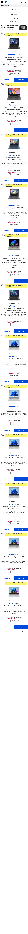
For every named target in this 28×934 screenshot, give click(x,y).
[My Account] (22, 2)
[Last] (22, 631)
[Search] (19, 2)
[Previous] (10, 631)
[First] (6, 631)
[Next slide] (19, 43)
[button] (16, 34)
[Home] (6, 2)
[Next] (18, 631)
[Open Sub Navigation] (2, 2)
